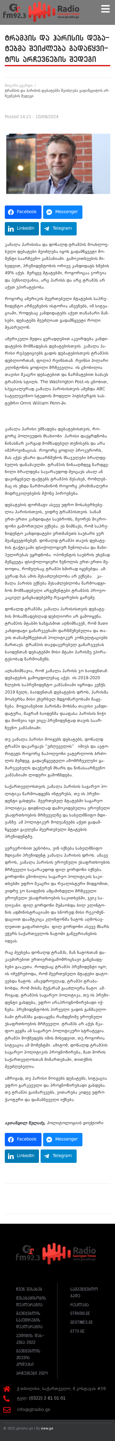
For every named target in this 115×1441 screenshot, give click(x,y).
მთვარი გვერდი (19, 85)
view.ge (47, 1428)
